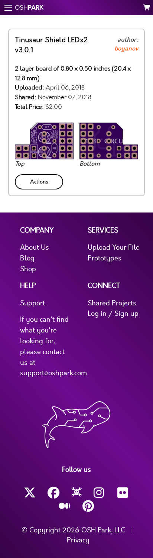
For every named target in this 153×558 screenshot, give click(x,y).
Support (32, 303)
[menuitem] (40, 180)
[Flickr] (123, 493)
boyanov (126, 49)
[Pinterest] (88, 506)
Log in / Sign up (113, 313)
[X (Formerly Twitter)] (30, 493)
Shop (28, 269)
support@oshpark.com (53, 373)
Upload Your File (114, 247)
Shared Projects (112, 303)
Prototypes (104, 258)
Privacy (78, 540)
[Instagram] (99, 493)
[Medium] (65, 506)
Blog (27, 258)
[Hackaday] (76, 493)
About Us (34, 247)
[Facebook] (53, 493)
